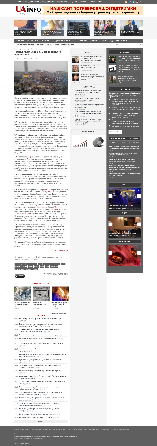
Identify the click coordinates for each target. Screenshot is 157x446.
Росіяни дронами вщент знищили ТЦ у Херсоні (35, 417)
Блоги (88, 52)
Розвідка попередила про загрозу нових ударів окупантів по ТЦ (41, 338)
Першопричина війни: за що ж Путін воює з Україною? (91, 66)
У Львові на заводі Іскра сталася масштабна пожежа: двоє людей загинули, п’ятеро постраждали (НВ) (89, 105)
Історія (64, 429)
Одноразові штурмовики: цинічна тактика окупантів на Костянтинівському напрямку (92, 58)
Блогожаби (84, 2)
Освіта (69, 429)
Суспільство (32, 41)
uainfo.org (34, 436)
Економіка (46, 41)
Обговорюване (118, 138)
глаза (47, 266)
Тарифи (56, 44)
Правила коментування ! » (60, 313)
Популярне (133, 138)
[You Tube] (137, 2)
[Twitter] (133, 2)
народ (40, 264)
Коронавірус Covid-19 (44, 44)
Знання (93, 41)
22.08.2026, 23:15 (80, 124)
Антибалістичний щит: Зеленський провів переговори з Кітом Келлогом (122, 234)
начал (57, 264)
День (114, 142)
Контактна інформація (26, 438)
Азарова (30, 157)
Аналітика (124, 52)
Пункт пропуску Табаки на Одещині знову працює (36, 414)
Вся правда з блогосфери (22, 49)
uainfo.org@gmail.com (38, 438)
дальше (46, 264)
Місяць (124, 142)
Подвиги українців (67, 44)
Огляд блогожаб (48, 2)
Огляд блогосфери (32, 2)
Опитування (124, 89)
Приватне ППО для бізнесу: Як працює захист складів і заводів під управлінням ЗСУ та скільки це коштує (129, 68)
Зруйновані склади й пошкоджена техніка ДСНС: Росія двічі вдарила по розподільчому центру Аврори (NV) (89, 121)
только (52, 264)
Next (141, 28)
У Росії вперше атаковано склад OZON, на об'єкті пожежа (23, 32)
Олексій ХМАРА (61, 251)
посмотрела (54, 266)
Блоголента (110, 429)
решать (29, 264)
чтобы (63, 264)
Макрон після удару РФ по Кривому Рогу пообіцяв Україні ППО (41, 371)
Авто (73, 429)
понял (34, 264)
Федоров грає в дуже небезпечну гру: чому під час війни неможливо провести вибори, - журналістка (129, 58)
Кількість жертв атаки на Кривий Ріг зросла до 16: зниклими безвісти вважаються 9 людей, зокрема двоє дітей (23, 306)
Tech (103, 41)
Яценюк (57, 209)
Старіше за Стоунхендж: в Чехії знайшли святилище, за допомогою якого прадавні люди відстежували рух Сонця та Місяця (124, 167)
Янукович (48, 192)
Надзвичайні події (61, 41)
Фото (93, 2)
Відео (100, 2)
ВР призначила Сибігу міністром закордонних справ (130, 32)
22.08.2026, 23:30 (80, 117)
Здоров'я (114, 41)
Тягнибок (58, 207)
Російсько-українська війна (25, 44)
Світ (74, 41)
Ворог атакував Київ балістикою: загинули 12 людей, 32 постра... (76, 32)
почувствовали (19, 269)
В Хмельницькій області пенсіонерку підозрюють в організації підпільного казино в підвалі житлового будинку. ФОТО (124, 206)
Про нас (16, 438)
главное (24, 266)
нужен (42, 266)
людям (30, 266)
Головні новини (24, 429)
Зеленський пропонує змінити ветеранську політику (37, 335)
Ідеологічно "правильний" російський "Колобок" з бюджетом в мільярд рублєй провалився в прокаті (92, 77)
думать (23, 264)
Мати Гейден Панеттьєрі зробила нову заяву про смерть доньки (41, 319)
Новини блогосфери (37, 49)
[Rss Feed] (126, 2)
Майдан (35, 269)
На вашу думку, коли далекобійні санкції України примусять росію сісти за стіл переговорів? (124, 95)
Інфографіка (88, 132)
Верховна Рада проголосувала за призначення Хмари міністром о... (104, 32)
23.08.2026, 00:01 (80, 102)
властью (28, 269)
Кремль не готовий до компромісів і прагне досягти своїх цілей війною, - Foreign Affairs (127, 79)
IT (76, 429)
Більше (41, 421)
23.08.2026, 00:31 (80, 96)
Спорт (124, 41)
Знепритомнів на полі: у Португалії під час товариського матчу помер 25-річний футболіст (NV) (88, 92)
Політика (20, 41)
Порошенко (42, 207)
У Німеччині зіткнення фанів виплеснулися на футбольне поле (41, 343)
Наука (60, 429)
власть (36, 266)
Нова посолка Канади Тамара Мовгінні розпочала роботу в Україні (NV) (87, 99)
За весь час (135, 142)
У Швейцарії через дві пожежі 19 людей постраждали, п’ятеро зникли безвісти (59, 305)
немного (17, 266)
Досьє (74, 2)
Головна (19, 2)
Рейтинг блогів (118, 429)
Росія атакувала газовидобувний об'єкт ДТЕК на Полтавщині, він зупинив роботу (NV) (88, 113)
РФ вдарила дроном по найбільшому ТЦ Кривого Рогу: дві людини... (52, 32)
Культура (83, 41)
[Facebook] (129, 2)
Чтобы (17, 264)
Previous (15, 28)
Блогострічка (62, 2)
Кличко (28, 214)
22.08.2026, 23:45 (80, 109)
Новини (41, 316)
